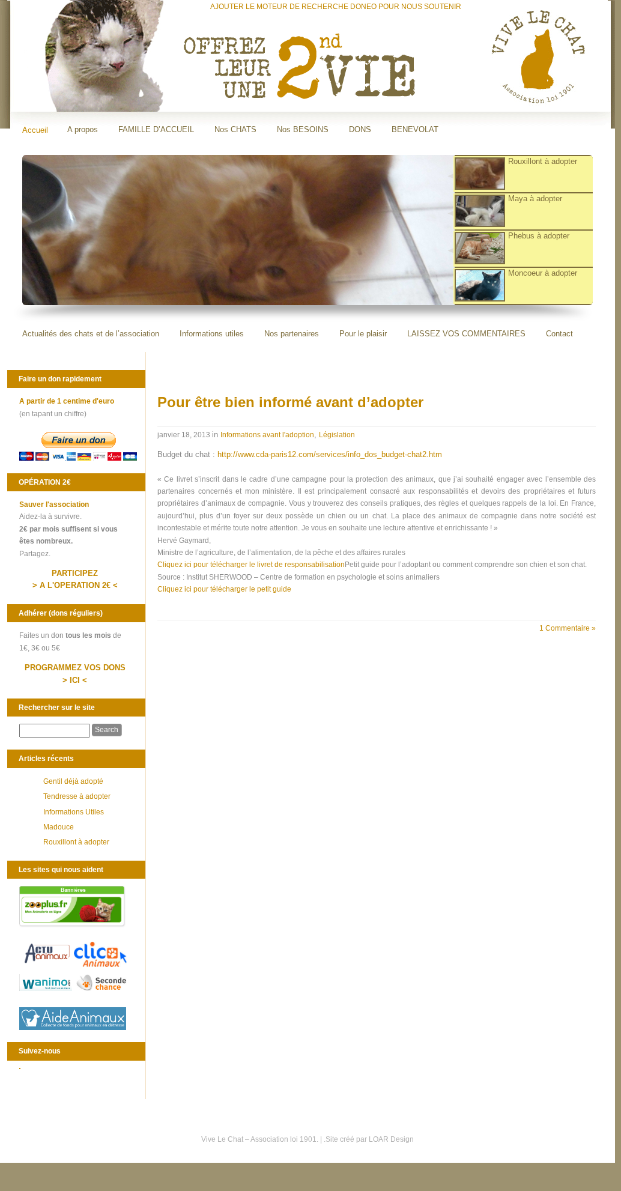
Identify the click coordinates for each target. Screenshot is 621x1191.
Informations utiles (212, 333)
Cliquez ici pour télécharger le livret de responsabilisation (251, 564)
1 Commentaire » (567, 628)
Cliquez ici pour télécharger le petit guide (224, 589)
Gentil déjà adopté (73, 781)
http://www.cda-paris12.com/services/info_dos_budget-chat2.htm (329, 454)
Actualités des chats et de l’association (90, 333)
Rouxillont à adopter (76, 842)
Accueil (35, 130)
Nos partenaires (291, 333)
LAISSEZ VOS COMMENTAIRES (466, 333)
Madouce (58, 827)
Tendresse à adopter (77, 796)
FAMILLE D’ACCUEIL (156, 129)
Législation (337, 435)
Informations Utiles (73, 812)
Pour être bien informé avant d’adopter (290, 402)
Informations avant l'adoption (267, 435)
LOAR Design (391, 1139)
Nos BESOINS (303, 129)
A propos (82, 129)
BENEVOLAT (415, 129)
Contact (559, 333)
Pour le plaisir (363, 333)
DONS (360, 129)
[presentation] (523, 174)
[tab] (519, 174)
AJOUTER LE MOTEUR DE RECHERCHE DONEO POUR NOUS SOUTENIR (335, 6)
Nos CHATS (235, 129)
